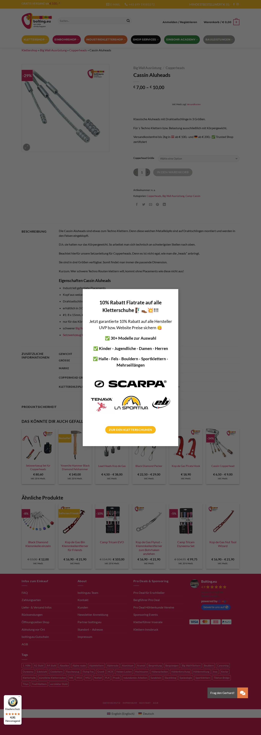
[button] (242, 692)
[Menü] (19, 697)
